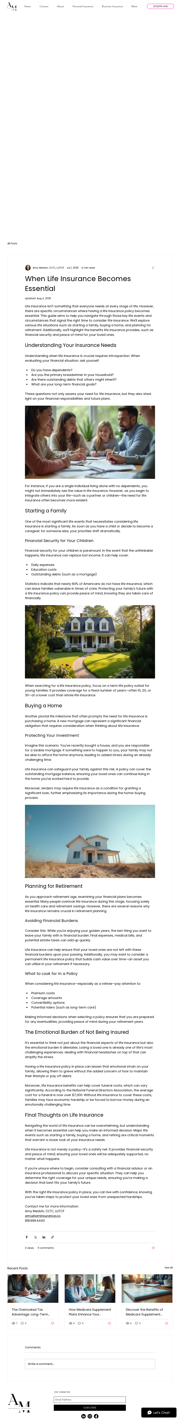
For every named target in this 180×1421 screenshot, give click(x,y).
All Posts (12, 243)
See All (169, 1267)
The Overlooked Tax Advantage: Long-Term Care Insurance (30, 1312)
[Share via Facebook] (26, 1237)
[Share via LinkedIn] (44, 1237)
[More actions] (153, 268)
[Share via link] (52, 1237)
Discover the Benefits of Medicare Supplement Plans (144, 1312)
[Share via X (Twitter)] (35, 1237)
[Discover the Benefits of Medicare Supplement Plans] (147, 1288)
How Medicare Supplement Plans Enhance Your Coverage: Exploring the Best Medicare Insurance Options (90, 1312)
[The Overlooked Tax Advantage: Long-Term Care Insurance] (33, 1288)
